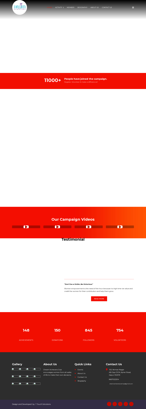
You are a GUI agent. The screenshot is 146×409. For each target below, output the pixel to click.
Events (80, 370)
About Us (95, 7)
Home (49, 7)
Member (70, 7)
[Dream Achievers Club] (19, 7)
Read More (99, 299)
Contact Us (107, 7)
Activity (59, 7)
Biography (82, 7)
